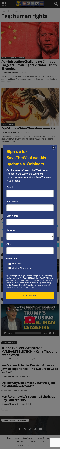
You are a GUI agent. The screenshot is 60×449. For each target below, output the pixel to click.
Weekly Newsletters (22, 268)
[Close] (54, 147)
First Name (12, 201)
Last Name (12, 216)
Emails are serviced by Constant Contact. (21, 287)
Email (9, 187)
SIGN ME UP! (30, 295)
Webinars (17, 263)
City (8, 244)
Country (10, 230)
